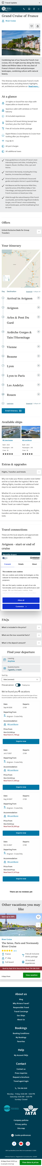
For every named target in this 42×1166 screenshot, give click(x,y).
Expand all (29, 292)
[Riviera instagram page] (28, 1144)
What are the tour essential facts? (16, 635)
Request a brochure (21, 1077)
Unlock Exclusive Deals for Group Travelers (15, 231)
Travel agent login (21, 1081)
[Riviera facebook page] (14, 1144)
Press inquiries (21, 1073)
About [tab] (34, 564)
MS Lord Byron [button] (27, 440)
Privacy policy (21, 1124)
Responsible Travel (21, 1007)
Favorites (21, 1041)
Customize (20, 606)
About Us (21, 1019)
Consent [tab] (7, 564)
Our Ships (21, 1015)
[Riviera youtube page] (21, 1144)
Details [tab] (21, 564)
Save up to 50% (8, 916)
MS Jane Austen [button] (8, 440)
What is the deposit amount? (14, 643)
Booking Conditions (21, 1033)
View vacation (31, 975)
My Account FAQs (21, 1055)
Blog (21, 999)
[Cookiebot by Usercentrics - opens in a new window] (30, 558)
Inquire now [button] (21, 741)
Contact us (21, 1069)
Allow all (21, 600)
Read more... (34, 86)
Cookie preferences (23, 1135)
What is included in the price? (14, 627)
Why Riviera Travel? (21, 1003)
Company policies (21, 1120)
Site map (21, 1128)
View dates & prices (30, 1162)
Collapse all (36, 292)
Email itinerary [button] (11, 410)
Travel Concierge (21, 1011)
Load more (10, 404)
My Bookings (21, 1037)
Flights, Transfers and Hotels (14, 472)
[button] (38, 925)
